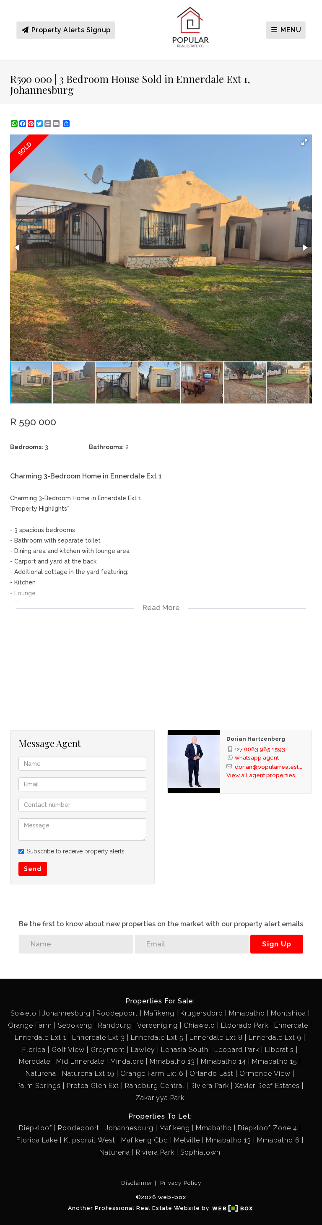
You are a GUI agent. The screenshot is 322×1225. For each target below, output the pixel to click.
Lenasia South (184, 1050)
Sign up (276, 944)
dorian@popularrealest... (268, 766)
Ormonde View (265, 1074)
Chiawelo (199, 1025)
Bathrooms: (106, 447)
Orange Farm (30, 1025)
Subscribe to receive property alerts (76, 851)
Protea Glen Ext (93, 1086)
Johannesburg (66, 1013)
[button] (304, 142)
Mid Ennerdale (80, 1061)
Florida (34, 1050)
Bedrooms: (26, 447)
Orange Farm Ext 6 (152, 1074)
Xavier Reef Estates (267, 1086)
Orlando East (212, 1074)
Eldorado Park (244, 1025)
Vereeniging (157, 1025)
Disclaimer (137, 1182)
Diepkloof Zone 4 (267, 1128)
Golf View (68, 1050)
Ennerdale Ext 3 (98, 1038)
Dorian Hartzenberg (255, 738)
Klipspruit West (89, 1140)
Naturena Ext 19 (88, 1074)
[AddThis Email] (57, 123)
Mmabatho (247, 1013)
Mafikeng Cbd (144, 1140)
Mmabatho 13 (172, 1061)
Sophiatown (200, 1152)
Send (33, 869)
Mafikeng (159, 1013)
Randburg (114, 1025)
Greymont (108, 1050)
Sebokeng (75, 1025)
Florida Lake (37, 1140)
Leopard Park (236, 1050)
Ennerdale (291, 1025)
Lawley (143, 1050)
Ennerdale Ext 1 (40, 1038)
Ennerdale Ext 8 (216, 1038)
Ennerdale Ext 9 (275, 1038)
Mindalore (127, 1061)
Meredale (34, 1061)
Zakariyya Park (159, 1098)
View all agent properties (260, 775)
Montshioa (288, 1013)
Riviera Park (209, 1086)
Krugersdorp (201, 1013)
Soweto (23, 1013)
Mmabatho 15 (274, 1061)
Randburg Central (154, 1086)
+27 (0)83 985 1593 (260, 749)
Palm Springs (38, 1086)
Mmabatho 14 (223, 1061)
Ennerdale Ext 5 (157, 1038)
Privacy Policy (180, 1182)
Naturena (41, 1074)
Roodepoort (117, 1013)
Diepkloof (35, 1128)
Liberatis (279, 1050)
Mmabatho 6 (278, 1140)
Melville (187, 1140)
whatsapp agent (257, 757)
